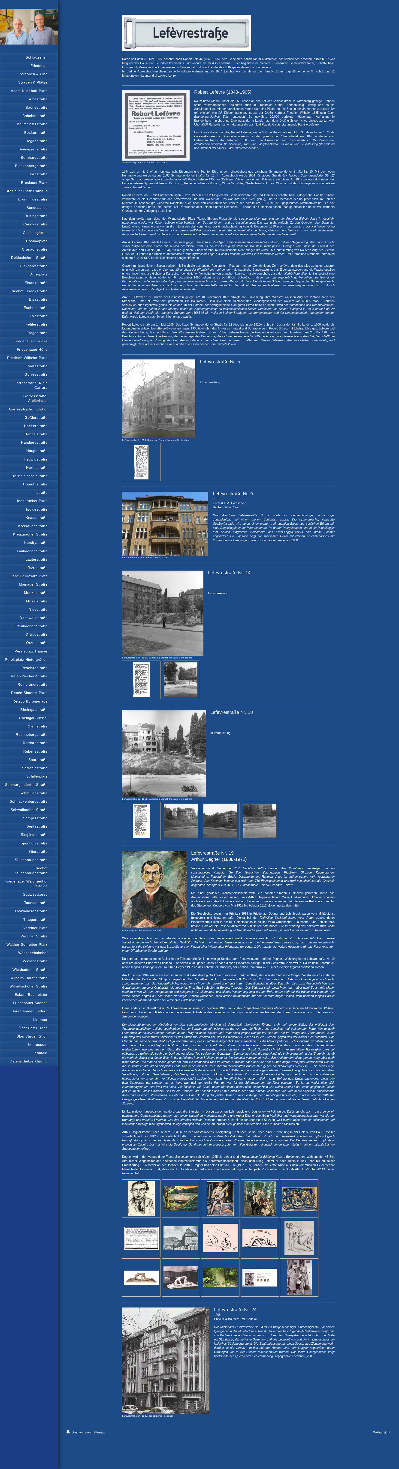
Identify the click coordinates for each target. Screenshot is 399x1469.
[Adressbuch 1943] (141, 462)
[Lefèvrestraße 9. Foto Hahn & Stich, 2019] (165, 524)
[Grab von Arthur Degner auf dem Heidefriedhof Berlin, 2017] (220, 1277)
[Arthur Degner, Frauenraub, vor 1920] (260, 1198)
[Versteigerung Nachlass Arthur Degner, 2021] (259, 1277)
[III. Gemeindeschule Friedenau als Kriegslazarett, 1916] (180, 1238)
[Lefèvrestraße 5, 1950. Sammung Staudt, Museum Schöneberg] (158, 398)
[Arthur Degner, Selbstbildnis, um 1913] (154, 889)
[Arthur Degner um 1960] (299, 1277)
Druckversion (81, 1432)
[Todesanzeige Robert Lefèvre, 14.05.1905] (156, 125)
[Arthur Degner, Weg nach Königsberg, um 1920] (299, 1199)
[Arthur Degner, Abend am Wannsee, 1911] (180, 1198)
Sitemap (100, 1432)
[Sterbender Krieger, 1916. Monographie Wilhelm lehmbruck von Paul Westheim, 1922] (180, 1277)
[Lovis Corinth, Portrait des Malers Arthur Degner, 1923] (141, 1198)
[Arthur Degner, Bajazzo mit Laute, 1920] (220, 1198)
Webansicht (381, 1432)
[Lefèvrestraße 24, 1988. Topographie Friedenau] (165, 1360)
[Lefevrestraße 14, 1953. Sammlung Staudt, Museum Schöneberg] (162, 613)
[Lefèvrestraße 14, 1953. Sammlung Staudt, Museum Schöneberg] (180, 679)
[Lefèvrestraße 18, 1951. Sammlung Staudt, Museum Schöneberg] (164, 753)
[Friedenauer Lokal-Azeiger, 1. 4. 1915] (141, 1238)
